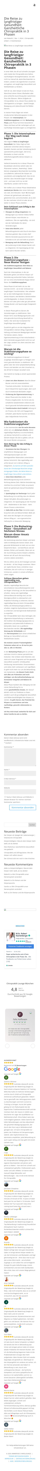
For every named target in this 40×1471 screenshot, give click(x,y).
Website (7, 788)
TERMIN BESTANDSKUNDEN (19, 1456)
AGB (11, 1461)
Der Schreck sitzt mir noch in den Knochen (19, 858)
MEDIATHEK (20, 926)
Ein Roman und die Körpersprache (22, 893)
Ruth (5, 893)
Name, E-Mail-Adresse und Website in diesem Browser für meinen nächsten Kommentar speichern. (19, 799)
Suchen (32, 825)
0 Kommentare (15, 41)
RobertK (10, 38)
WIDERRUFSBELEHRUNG (23, 1461)
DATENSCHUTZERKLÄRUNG (25, 1459)
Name (7, 770)
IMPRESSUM (9, 1459)
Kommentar (9, 747)
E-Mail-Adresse (10, 779)
